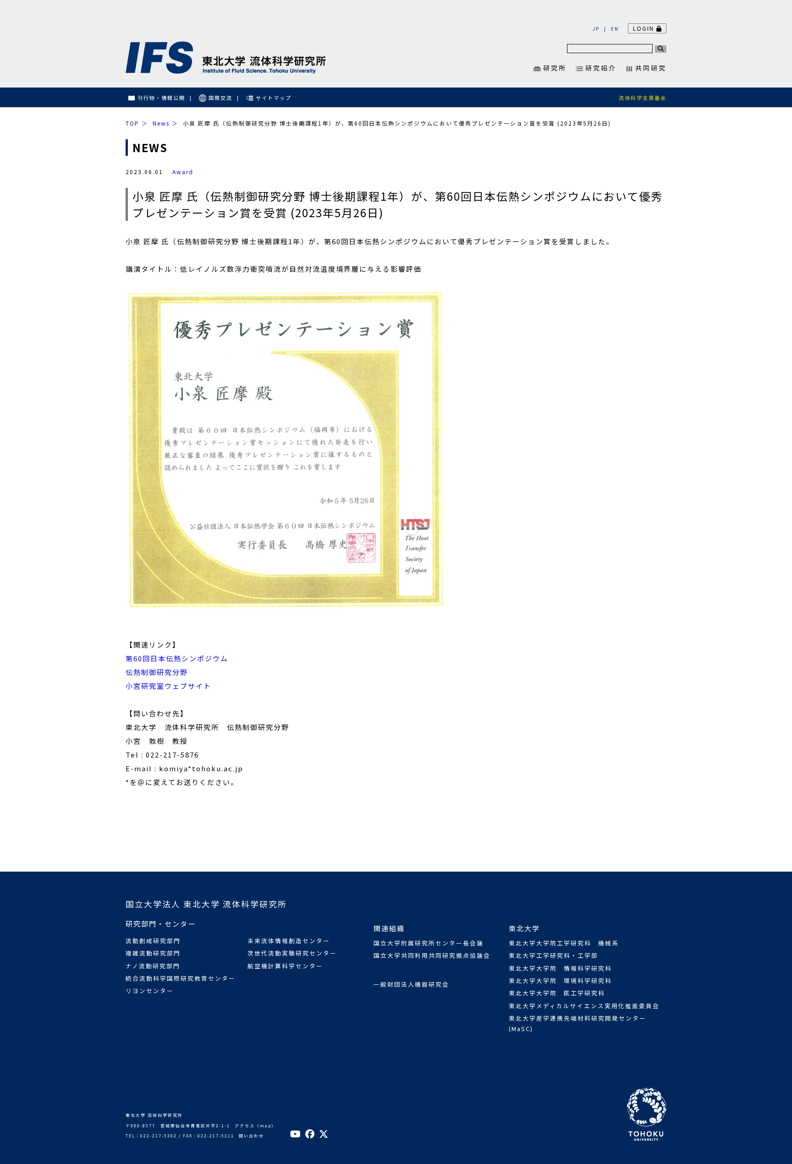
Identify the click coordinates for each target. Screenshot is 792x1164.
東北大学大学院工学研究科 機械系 (564, 943)
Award (182, 172)
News (161, 123)
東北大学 (524, 928)
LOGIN (644, 28)
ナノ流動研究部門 (153, 965)
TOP (132, 123)
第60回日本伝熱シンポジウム (177, 658)
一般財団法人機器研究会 (411, 984)
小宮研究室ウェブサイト (168, 686)
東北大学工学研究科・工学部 (553, 955)
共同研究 (650, 67)
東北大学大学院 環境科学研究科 (560, 980)
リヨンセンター (150, 990)
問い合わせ (251, 1136)
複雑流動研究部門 (153, 953)
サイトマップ (274, 97)
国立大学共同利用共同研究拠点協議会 (432, 955)
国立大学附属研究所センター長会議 (429, 943)
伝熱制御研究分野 (157, 672)
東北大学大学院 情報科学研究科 (560, 968)
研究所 (554, 67)
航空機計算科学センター (285, 965)
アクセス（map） (255, 1126)
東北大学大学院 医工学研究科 (557, 992)
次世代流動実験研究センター (292, 953)
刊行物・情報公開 (161, 97)
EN (615, 29)
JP (596, 29)
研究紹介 (600, 67)
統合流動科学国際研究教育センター (181, 978)
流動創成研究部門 (153, 940)
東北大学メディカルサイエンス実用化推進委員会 (584, 1005)
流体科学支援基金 (642, 97)
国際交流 (220, 97)
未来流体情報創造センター (289, 940)
